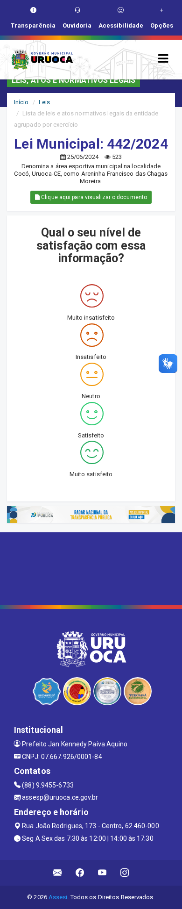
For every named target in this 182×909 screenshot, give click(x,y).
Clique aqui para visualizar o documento (93, 197)
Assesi (58, 897)
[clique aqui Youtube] (102, 873)
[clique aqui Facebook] (80, 873)
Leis (44, 102)
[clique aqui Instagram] (125, 873)
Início (21, 102)
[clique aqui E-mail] (57, 873)
